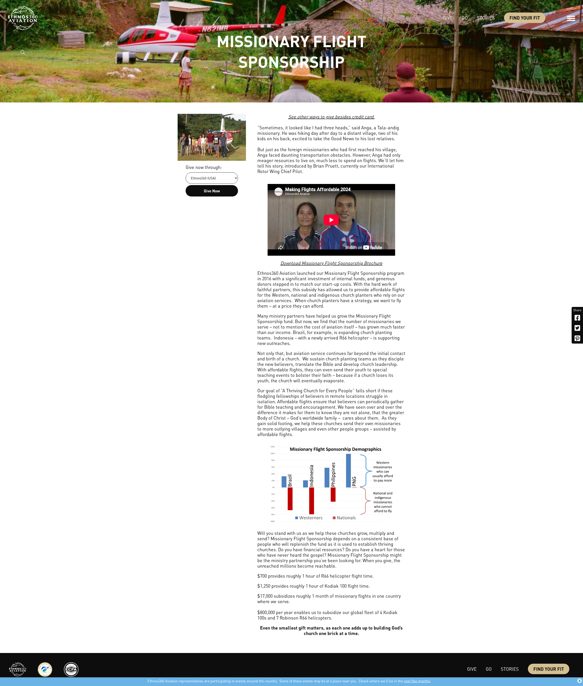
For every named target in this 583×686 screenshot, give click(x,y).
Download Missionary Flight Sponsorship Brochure (331, 263)
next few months (417, 680)
